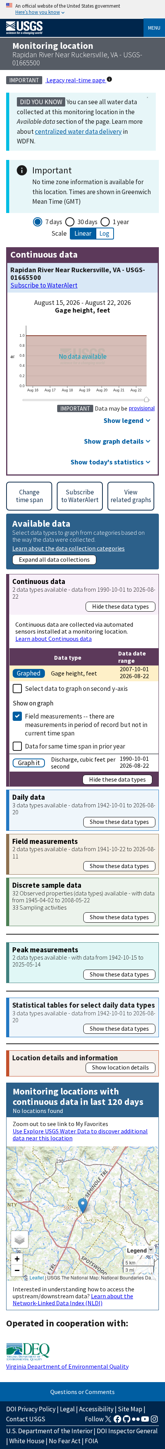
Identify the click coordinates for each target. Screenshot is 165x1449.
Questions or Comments (82, 1392)
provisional (142, 408)
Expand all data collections (54, 559)
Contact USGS (25, 1419)
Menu (154, 27)
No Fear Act (65, 1441)
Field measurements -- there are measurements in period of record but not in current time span (86, 724)
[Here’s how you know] (82, 9)
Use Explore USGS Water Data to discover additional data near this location (80, 1134)
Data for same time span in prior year (75, 746)
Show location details (120, 1067)
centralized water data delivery (78, 131)
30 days (87, 222)
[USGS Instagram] (154, 1421)
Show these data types (119, 821)
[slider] (146, 399)
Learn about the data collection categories (68, 548)
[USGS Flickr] (135, 1421)
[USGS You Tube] (145, 1421)
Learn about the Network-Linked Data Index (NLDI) (73, 1299)
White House (27, 1441)
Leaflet (37, 1277)
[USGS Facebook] (117, 1421)
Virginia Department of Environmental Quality (67, 1366)
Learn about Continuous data (53, 638)
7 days (53, 222)
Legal (67, 1409)
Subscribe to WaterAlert (44, 285)
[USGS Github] (126, 1421)
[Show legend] (151, 1250)
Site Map (130, 1409)
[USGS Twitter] (108, 1421)
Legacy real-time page (75, 80)
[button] (82, 1206)
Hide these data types (120, 606)
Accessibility (96, 1409)
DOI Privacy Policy (31, 1409)
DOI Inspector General (127, 1431)
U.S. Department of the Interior (49, 1431)
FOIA (91, 1441)
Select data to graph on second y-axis (76, 688)
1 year (121, 222)
